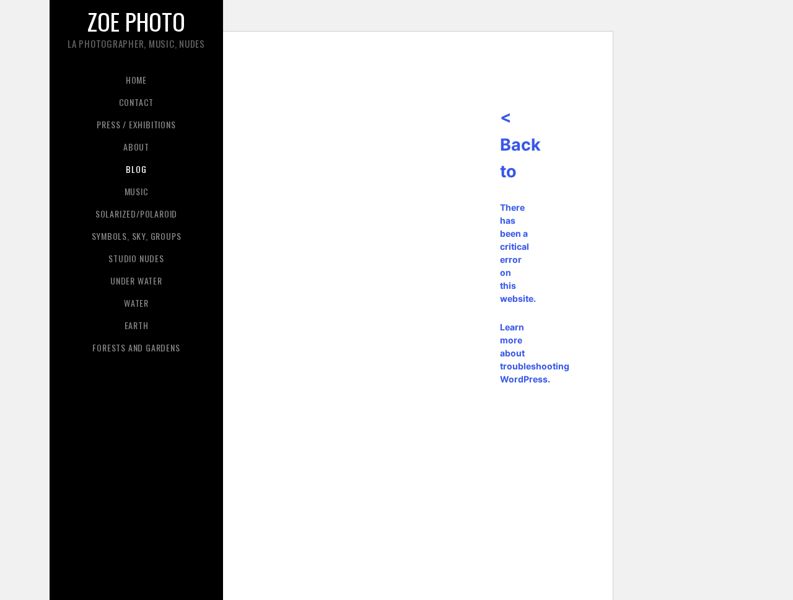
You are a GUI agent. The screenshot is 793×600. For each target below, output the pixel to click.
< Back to (520, 145)
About (136, 146)
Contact (136, 101)
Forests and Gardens (136, 347)
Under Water (136, 280)
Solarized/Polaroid (136, 213)
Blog (136, 168)
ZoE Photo (136, 21)
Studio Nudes (136, 258)
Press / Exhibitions (136, 124)
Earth (137, 325)
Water (136, 302)
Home (136, 79)
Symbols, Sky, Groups (137, 235)
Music (137, 191)
